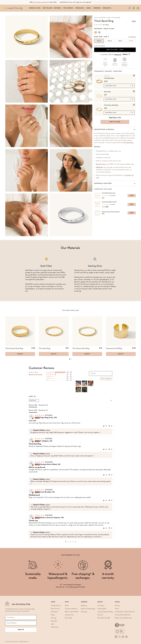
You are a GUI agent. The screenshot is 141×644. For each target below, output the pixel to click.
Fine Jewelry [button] (68, 8)
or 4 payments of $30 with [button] (111, 54)
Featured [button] (57, 8)
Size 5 (99, 41)
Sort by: (32, 396)
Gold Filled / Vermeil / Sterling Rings (109, 17)
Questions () (43, 405)
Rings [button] (88, 8)
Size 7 (120, 41)
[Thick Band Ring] (134, 75)
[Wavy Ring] (134, 91)
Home (96, 17)
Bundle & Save (101, 164)
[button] (130, 8)
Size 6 (110, 41)
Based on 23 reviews (35, 374)
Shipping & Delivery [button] (103, 183)
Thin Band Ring (128, 142)
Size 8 (131, 41)
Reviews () (33, 405)
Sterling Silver (99, 33)
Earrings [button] (96, 8)
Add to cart (114, 49)
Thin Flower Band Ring (111, 105)
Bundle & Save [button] (34, 8)
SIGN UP (21, 629)
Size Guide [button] (132, 37)
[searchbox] (100, 373)
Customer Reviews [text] (41, 368)
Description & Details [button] (104, 129)
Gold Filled (96, 33)
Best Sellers (47, 8)
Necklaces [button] (80, 8)
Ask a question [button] (106, 378)
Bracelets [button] (107, 8)
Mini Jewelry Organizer (40, 2)
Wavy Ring (107, 92)
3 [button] (70, 542)
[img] (40, 415)
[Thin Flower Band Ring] (134, 105)
